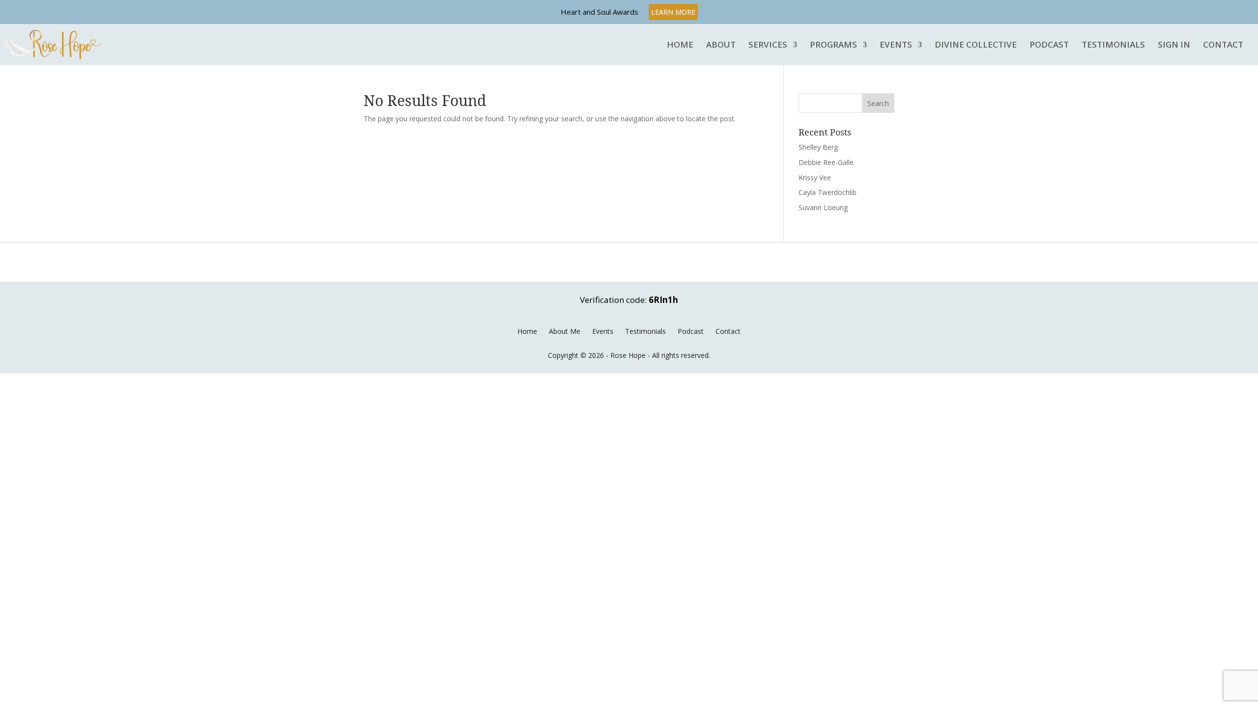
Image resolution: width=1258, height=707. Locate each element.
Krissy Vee (815, 177)
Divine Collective (976, 45)
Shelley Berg (818, 147)
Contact (1223, 45)
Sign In (1174, 45)
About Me (564, 331)
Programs (833, 45)
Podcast (1049, 45)
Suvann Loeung (823, 207)
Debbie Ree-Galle (826, 162)
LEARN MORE (673, 12)
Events (896, 45)
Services (767, 45)
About (721, 45)
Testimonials (1113, 45)
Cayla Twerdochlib (828, 192)
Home (680, 45)
